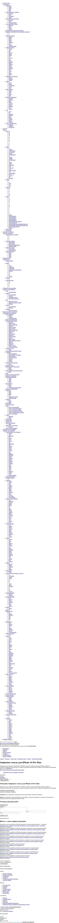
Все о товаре (3, 770)
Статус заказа (6, 743)
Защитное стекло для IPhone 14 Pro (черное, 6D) (12, 845)
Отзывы (14, 770)
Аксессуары (13, 759)
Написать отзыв (4, 804)
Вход (1, 743)
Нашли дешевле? (4, 780)
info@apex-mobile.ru (8, 911)
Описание (8, 770)
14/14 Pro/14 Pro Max (37, 759)
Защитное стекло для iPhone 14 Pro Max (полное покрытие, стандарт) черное (19, 849)
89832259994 (33, 746)
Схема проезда (4, 863)
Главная (2, 759)
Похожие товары (20, 770)
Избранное (12, 743)
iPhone (29, 759)
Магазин (7, 759)
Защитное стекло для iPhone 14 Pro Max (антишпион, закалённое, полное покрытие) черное (22, 829)
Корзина (17, 743)
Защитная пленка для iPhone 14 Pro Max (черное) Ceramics (14, 857)
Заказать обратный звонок (15, 907)
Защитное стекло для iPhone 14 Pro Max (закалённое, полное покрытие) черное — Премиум (22, 825)
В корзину (2, 777)
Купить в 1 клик (4, 778)
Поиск (15, 742)
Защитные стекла (22, 759)
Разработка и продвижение (11, 922)
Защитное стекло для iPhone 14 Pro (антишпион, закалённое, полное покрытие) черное (21, 837)
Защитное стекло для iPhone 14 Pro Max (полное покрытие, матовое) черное (18, 853)
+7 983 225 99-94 (4, 907)
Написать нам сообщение (28, 922)
